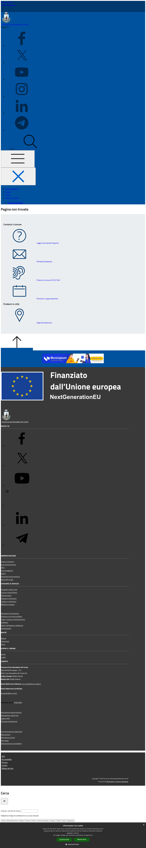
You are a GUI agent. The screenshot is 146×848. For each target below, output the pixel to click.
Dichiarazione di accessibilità (11, 743)
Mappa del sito (7, 768)
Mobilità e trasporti (8, 604)
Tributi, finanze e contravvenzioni (13, 619)
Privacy (5, 762)
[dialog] (73, 835)
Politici (3, 573)
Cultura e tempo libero (9, 592)
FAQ (64, 820)
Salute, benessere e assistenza (12, 625)
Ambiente (4, 622)
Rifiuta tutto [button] (81, 839)
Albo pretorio (5, 734)
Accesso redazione (122, 781)
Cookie (4, 765)
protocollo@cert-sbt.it (9, 693)
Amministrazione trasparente (11, 731)
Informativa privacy (8, 737)
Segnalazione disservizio (9, 715)
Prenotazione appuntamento (11, 712)
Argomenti (70, 820)
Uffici (3, 567)
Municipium (111, 781)
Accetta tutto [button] (64, 840)
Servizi (28, 820)
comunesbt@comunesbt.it (31, 684)
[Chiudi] (4, 801)
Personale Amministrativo (10, 576)
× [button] (143, 825)
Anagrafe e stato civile (9, 589)
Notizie (3, 638)
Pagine (53, 820)
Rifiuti (58, 820)
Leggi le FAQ (5, 718)
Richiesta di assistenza (9, 721)
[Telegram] (22, 130)
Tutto (3, 820)
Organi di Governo (7, 561)
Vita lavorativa (6, 595)
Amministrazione (12, 820)
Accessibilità (7, 759)
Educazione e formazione (10, 613)
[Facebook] (22, 45)
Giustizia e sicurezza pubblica (11, 616)
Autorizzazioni (6, 628)
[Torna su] (17, 349)
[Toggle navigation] (18, 159)
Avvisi (3, 644)
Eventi (3, 654)
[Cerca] (30, 148)
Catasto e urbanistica (8, 601)
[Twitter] (22, 62)
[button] (73, 844)
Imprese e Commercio (8, 598)
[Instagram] (22, 96)
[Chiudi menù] (18, 176)
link (92, 835)
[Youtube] (22, 79)
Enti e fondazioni (7, 570)
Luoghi (3, 657)
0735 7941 (18, 702)
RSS (3, 756)
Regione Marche (7, 2)
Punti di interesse (43, 820)
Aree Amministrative (8, 564)
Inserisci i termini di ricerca (11, 811)
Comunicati (5, 641)
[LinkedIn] (22, 113)
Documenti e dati (7, 579)
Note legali (5, 740)
